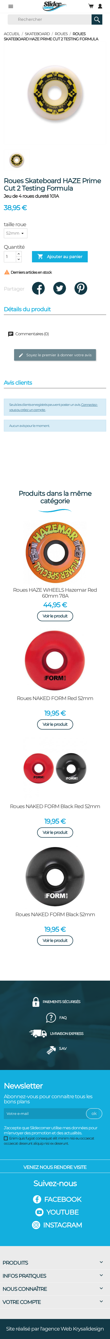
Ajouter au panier (59, 256)
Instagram (62, 1225)
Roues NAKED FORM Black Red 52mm (55, 806)
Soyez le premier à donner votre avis (58, 354)
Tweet (59, 288)
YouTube (63, 1212)
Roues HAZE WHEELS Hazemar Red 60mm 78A (55, 593)
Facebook (62, 1199)
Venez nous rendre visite (55, 1167)
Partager (38, 288)
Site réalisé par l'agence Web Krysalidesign (55, 1329)
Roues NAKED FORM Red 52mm (55, 698)
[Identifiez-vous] (100, 6)
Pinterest (80, 288)
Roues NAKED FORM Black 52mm (55, 914)
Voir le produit (55, 616)
